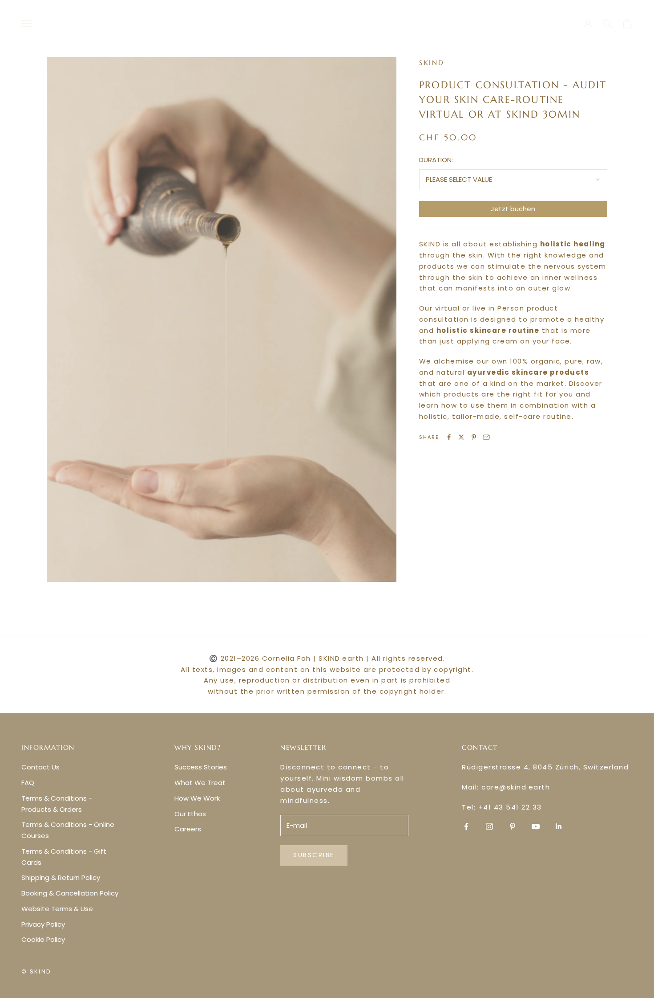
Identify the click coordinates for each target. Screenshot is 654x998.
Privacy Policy (43, 924)
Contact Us (40, 767)
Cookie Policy (43, 939)
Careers (187, 829)
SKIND (431, 62)
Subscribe (314, 855)
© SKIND (36, 971)
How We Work (197, 798)
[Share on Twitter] (461, 437)
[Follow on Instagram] (489, 826)
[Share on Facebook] (448, 437)
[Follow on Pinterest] (512, 826)
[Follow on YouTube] (535, 826)
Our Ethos (190, 813)
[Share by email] (486, 437)
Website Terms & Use (57, 908)
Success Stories (200, 767)
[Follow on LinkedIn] (558, 826)
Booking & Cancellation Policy (69, 893)
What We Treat (200, 782)
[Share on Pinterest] (473, 437)
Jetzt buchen (513, 208)
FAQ (27, 782)
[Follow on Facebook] (466, 826)
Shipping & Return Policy (60, 877)
